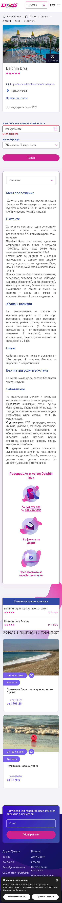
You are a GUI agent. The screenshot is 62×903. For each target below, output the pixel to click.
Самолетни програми (15, 872)
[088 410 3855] (31, 495)
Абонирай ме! (31, 834)
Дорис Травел (13, 16)
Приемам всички (45, 897)
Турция (44, 16)
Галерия (31, 44)
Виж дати (12, 682)
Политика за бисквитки (14, 890)
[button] (57, 880)
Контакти (8, 862)
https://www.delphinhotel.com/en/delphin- (32, 84)
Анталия (6, 21)
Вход (52, 5)
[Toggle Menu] (58, 5)
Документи (38, 856)
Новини (36, 851)
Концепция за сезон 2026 (23, 107)
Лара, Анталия (18, 91)
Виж (31, 675)
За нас (6, 856)
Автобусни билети (13, 867)
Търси (31, 157)
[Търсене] (44, 5)
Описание (15, 180)
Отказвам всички (16, 897)
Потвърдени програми (39, 869)
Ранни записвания (42, 875)
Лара (17, 21)
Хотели (33, 16)
